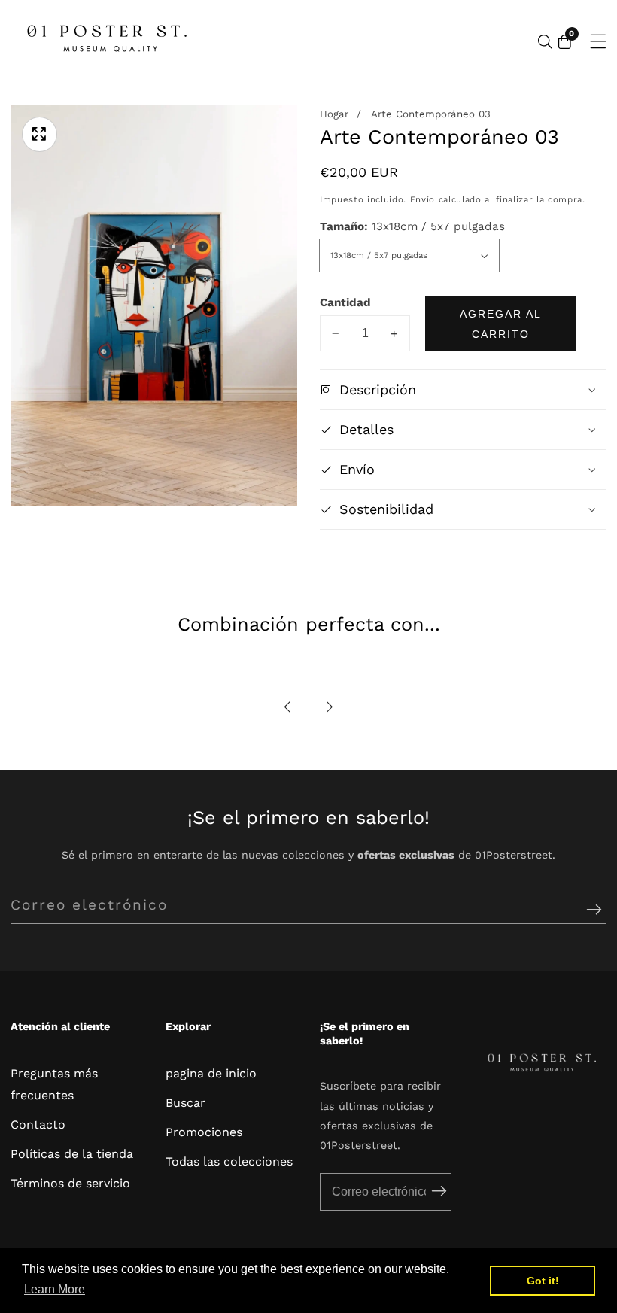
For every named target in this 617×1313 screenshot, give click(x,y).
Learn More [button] (54, 1289)
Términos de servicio (70, 1183)
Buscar (185, 1103)
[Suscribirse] (594, 910)
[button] (288, 707)
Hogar (334, 114)
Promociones (204, 1132)
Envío (422, 199)
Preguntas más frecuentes (54, 1084)
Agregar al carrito (501, 323)
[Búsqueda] (545, 42)
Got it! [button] (543, 1281)
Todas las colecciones (229, 1161)
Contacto (38, 1124)
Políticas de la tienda (72, 1154)
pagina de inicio (211, 1073)
